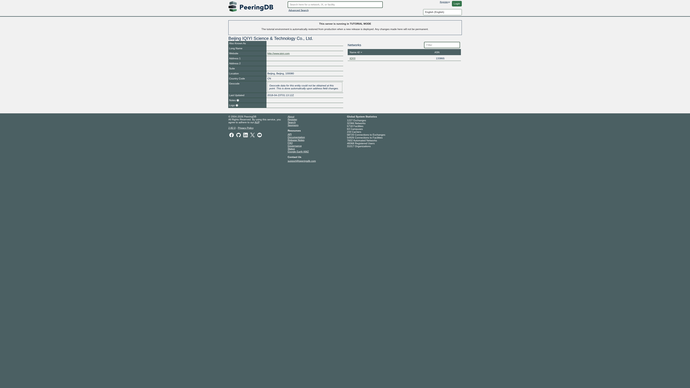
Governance (295, 145)
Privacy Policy (246, 127)
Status (291, 148)
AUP (257, 122)
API (290, 134)
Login (457, 3)
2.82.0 (232, 127)
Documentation (296, 137)
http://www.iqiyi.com (278, 53)
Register (444, 2)
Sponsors (293, 125)
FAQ (290, 143)
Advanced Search (299, 10)
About (291, 116)
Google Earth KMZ (298, 151)
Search (292, 122)
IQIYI (352, 58)
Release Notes (296, 140)
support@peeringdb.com (302, 161)
